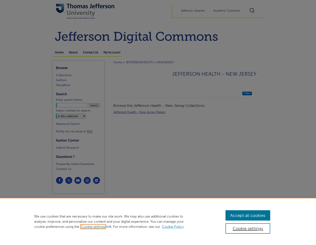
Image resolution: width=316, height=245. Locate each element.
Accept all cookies (247, 215)
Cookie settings (93, 226)
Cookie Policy (173, 226)
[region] (158, 221)
